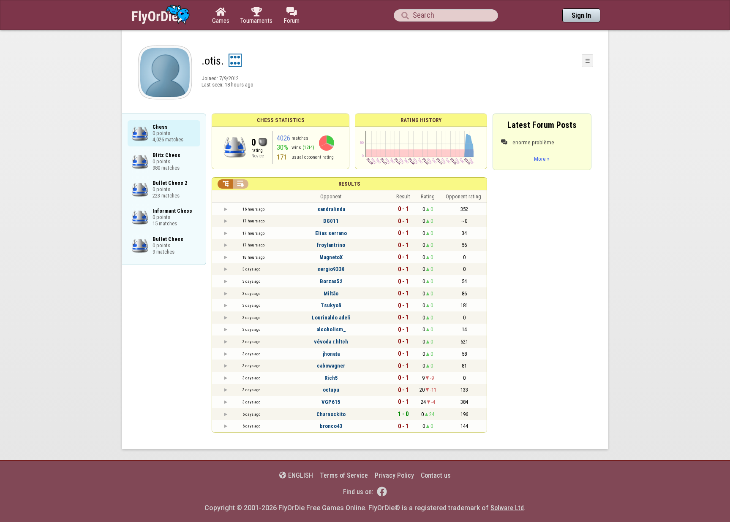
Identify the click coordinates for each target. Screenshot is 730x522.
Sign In (581, 15)
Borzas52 (331, 281)
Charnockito (331, 414)
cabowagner (331, 365)
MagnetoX (331, 257)
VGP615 (330, 402)
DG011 (331, 221)
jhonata (331, 354)
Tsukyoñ (331, 305)
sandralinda (331, 209)
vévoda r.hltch (331, 341)
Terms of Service (344, 475)
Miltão (331, 293)
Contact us (436, 475)
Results (349, 184)
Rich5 (331, 378)
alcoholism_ (331, 329)
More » (542, 158)
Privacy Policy (394, 475)
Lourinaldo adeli (331, 317)
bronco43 (331, 426)
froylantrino (331, 245)
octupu (331, 390)
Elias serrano (331, 233)
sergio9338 (331, 269)
